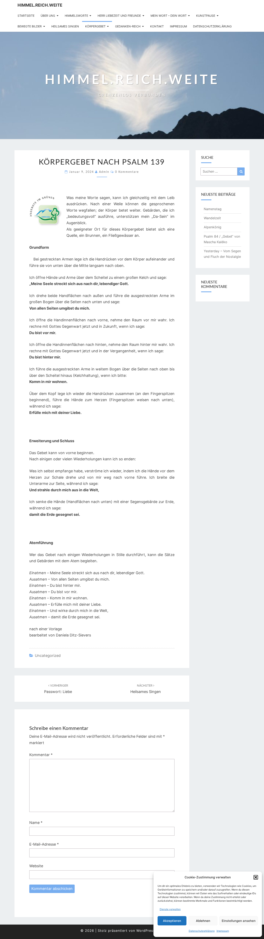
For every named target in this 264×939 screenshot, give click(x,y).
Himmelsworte (76, 15)
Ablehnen (203, 921)
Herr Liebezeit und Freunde (119, 15)
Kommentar (41, 755)
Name (35, 822)
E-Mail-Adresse (44, 844)
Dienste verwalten (170, 909)
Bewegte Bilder (30, 26)
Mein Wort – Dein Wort (169, 15)
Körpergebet (95, 26)
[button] (256, 877)
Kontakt (157, 26)
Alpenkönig (212, 227)
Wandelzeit (212, 218)
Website (36, 866)
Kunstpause (205, 15)
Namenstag (213, 209)
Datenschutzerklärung (201, 930)
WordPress (145, 930)
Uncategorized (48, 655)
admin (104, 172)
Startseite (26, 15)
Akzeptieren (172, 921)
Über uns (48, 15)
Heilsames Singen (65, 26)
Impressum (223, 930)
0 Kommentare (127, 172)
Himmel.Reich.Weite (40, 5)
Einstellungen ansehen (239, 921)
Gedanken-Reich (127, 26)
